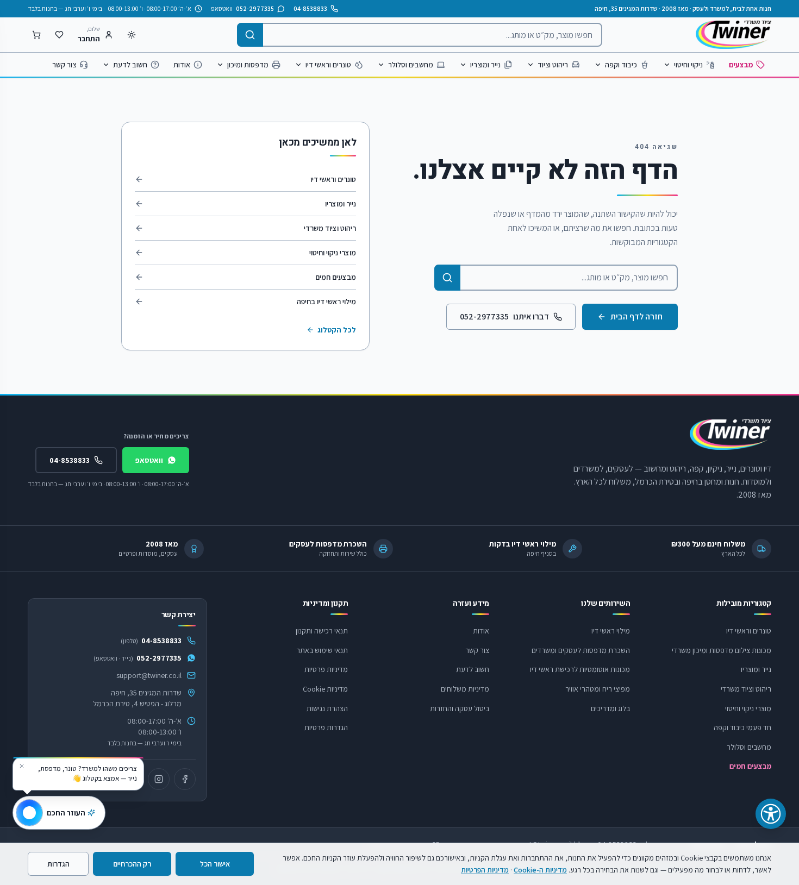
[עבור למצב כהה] (131, 35)
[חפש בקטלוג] (447, 278)
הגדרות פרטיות (326, 727)
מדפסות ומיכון (248, 65)
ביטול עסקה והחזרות (459, 708)
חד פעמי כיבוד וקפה (742, 727)
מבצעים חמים (335, 277)
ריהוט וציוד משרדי (330, 228)
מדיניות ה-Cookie (540, 870)
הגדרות (58, 864)
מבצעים (741, 65)
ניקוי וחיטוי (688, 65)
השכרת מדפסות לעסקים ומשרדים (581, 650)
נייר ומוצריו (485, 65)
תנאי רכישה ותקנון (322, 631)
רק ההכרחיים (132, 864)
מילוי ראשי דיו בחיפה (326, 301)
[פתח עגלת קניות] (36, 35)
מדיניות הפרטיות (485, 870)
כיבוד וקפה (621, 65)
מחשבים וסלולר (410, 65)
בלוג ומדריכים (610, 708)
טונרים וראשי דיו (328, 65)
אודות (181, 65)
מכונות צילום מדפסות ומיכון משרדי (721, 650)
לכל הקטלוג (336, 330)
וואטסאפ (149, 460)
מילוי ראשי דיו (610, 631)
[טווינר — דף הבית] (733, 35)
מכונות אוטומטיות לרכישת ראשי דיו (580, 669)
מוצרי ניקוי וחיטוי (332, 253)
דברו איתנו (504, 316)
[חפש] (250, 35)
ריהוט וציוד (553, 65)
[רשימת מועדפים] (59, 35)
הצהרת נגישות (327, 708)
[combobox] (419, 35)
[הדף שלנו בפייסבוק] (185, 779)
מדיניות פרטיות (326, 669)
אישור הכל (215, 864)
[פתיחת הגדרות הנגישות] (771, 814)
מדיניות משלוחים (465, 689)
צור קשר (64, 65)
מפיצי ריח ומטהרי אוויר (597, 689)
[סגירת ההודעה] (21, 766)
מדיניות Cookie (325, 689)
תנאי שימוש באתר (322, 650)
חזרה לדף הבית (636, 316)
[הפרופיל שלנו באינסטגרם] (159, 779)
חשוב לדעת (130, 65)
